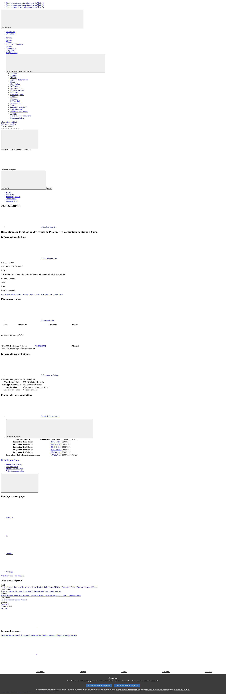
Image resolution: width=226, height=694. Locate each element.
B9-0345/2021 (56, 450)
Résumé (75, 346)
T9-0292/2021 (40, 346)
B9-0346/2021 (56, 452)
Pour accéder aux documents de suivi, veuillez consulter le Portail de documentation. (32, 294)
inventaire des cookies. (182, 690)
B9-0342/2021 (56, 444)
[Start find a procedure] (19, 139)
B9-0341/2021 (56, 442)
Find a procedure (7, 126)
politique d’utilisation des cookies (156, 690)
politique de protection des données (128, 690)
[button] (36, 626)
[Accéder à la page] (53, 343)
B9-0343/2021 (56, 447)
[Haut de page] (19, 483)
